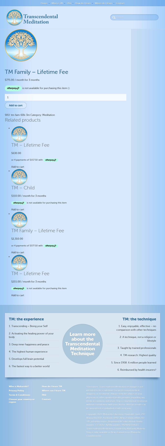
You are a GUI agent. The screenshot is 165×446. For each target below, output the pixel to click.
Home (44, 3)
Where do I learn (103, 3)
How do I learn (83, 3)
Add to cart (15, 105)
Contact (120, 3)
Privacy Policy (16, 390)
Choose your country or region (22, 400)
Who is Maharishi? (19, 386)
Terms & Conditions (19, 395)
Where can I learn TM (53, 390)
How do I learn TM (52, 386)
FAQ (69, 3)
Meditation (48, 115)
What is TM (57, 3)
